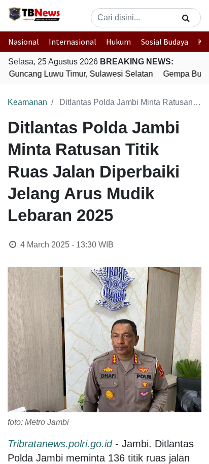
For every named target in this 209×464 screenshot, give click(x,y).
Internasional (72, 42)
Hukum (118, 42)
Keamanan (27, 102)
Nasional (23, 42)
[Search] (186, 17)
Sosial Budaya (164, 42)
